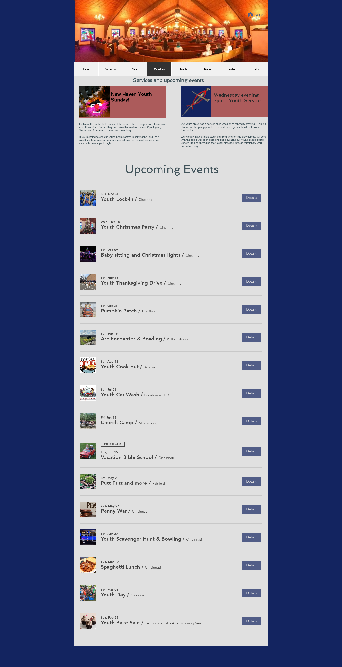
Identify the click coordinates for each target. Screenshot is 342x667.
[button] (256, 69)
